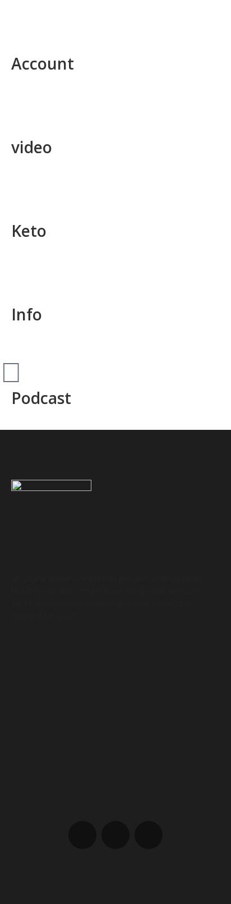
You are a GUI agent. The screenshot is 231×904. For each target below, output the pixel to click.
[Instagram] (115, 835)
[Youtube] (149, 835)
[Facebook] (82, 835)
